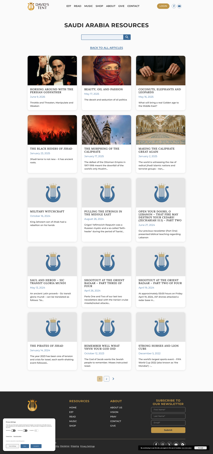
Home (73, 407)
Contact (133, 6)
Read (77, 6)
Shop (99, 6)
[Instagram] (162, 444)
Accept (200, 448)
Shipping (75, 446)
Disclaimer (65, 446)
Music (88, 6)
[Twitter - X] (169, 444)
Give (121, 6)
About (110, 6)
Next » (113, 379)
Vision (114, 412)
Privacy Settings (87, 446)
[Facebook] (174, 6)
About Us (116, 407)
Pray (113, 416)
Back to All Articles (106, 48)
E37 (68, 6)
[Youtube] (179, 6)
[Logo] (38, 6)
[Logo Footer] (32, 405)
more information (187, 448)
